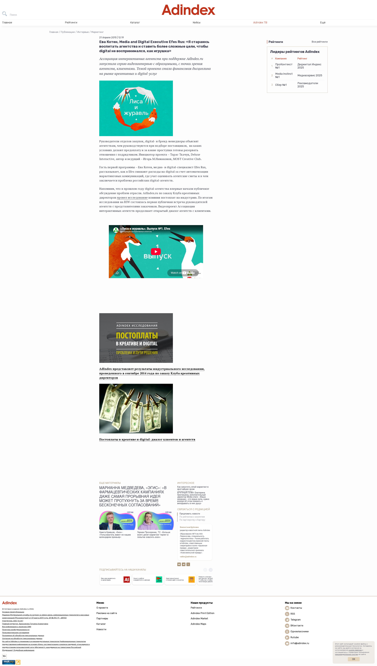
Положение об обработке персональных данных (23, 635)
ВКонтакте (297, 625)
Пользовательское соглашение (15, 633)
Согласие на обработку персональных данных (22, 638)
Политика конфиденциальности (15, 630)
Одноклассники (300, 631)
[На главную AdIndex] (188, 9)
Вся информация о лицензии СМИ (16, 627)
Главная (53, 32)
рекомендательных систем (346, 654)
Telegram (296, 619)
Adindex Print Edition (202, 613)
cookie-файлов (355, 650)
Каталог (101, 624)
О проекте (102, 607)
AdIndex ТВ (260, 22)
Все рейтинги (320, 41)
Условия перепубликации (13, 612)
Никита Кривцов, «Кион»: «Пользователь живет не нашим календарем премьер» (115, 535)
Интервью (83, 32)
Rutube (295, 637)
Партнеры (102, 618)
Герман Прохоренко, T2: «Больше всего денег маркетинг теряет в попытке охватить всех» (153, 535)
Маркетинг (97, 32)
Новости (101, 629)
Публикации (68, 32)
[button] (211, 570)
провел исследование (132, 197)
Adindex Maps (198, 624)
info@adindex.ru (300, 643)
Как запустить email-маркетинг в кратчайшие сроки (193, 488)
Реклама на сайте (106, 613)
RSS (293, 613)
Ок (353, 659)
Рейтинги (196, 607)
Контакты (296, 607)
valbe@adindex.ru (188, 557)
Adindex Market (199, 618)
